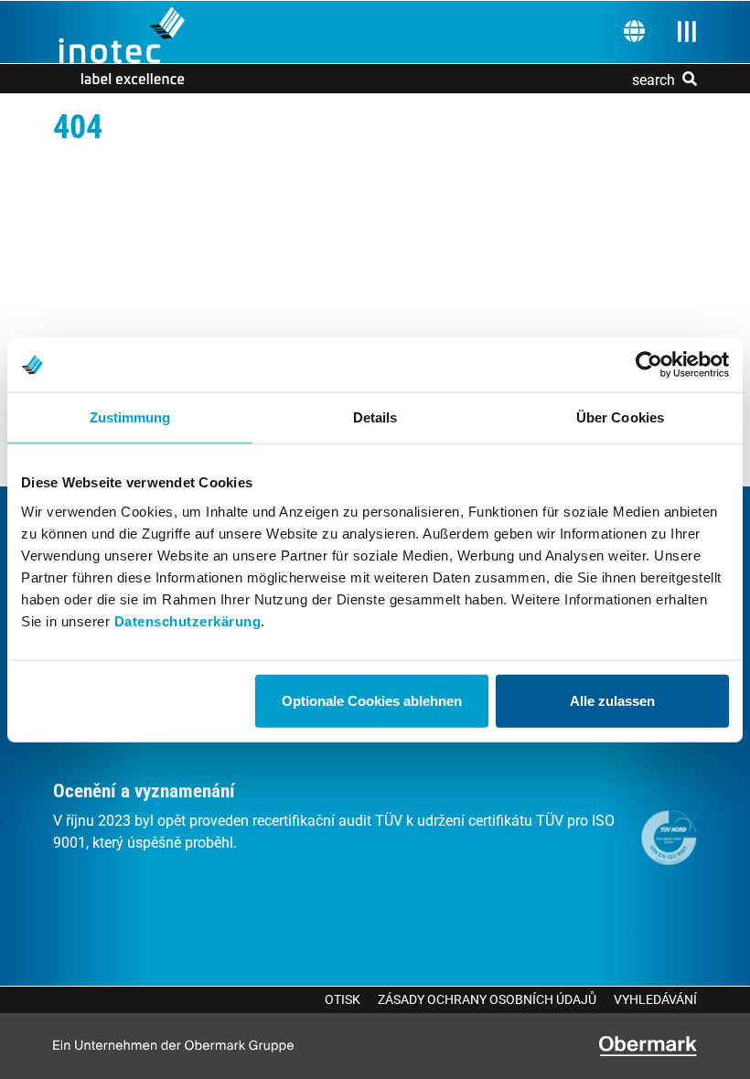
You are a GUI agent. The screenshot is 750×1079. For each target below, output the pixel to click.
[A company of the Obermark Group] (648, 1046)
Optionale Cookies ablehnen (372, 700)
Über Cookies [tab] (620, 417)
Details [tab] (375, 417)
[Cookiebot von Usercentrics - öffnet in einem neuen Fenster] (649, 365)
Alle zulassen (612, 700)
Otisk (342, 999)
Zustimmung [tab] (130, 417)
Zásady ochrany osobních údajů (487, 999)
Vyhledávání (655, 999)
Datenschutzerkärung (188, 620)
